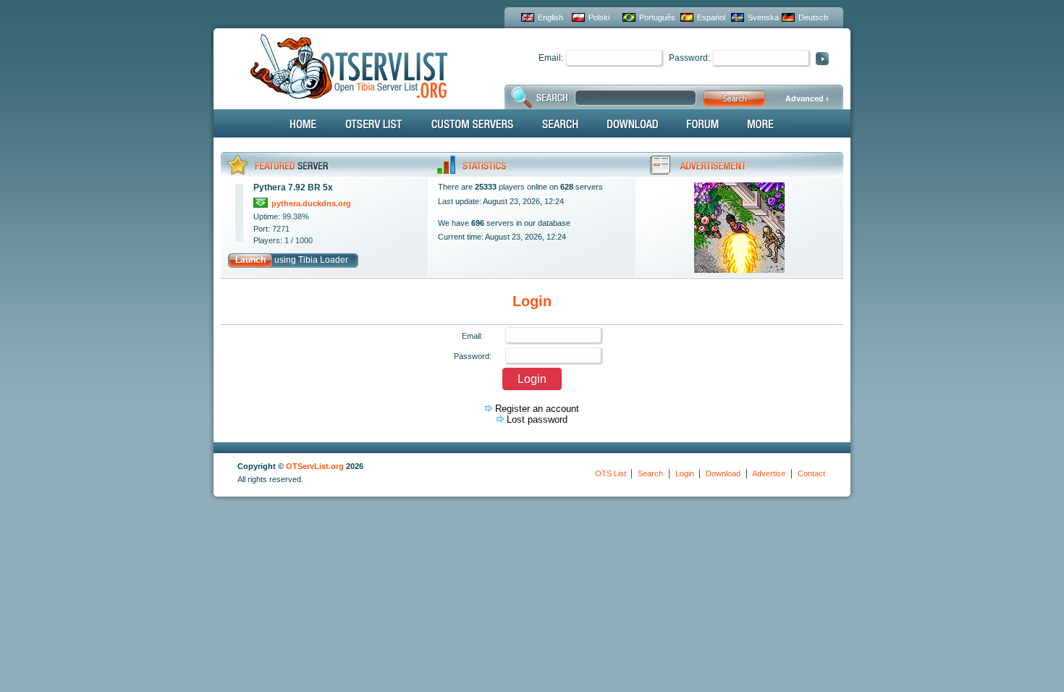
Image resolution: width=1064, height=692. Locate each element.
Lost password (537, 419)
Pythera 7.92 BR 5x (293, 187)
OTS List (610, 473)
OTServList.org (315, 466)
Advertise (768, 473)
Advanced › (807, 98)
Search (650, 473)
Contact (811, 473)
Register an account (537, 408)
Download (723, 473)
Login (684, 473)
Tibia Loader (323, 260)
